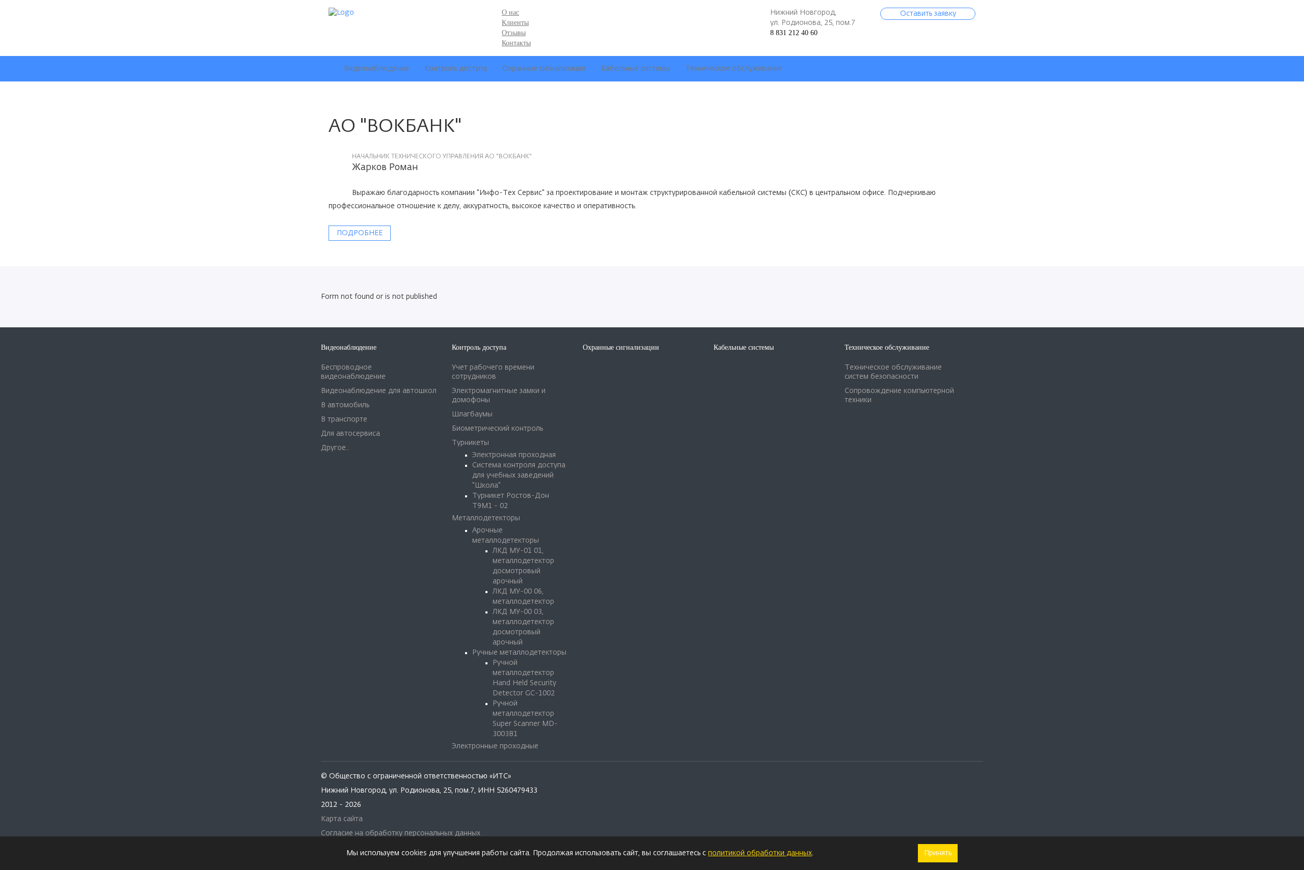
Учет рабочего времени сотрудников (493, 372)
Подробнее (360, 233)
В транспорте (344, 419)
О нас (510, 12)
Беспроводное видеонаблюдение (353, 372)
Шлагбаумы (472, 414)
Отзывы (514, 33)
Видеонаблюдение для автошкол (379, 391)
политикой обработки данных (760, 853)
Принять (938, 853)
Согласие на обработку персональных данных (400, 833)
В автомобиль (345, 405)
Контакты (516, 43)
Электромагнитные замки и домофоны (499, 395)
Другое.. (335, 448)
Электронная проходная (514, 455)
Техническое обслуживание (733, 68)
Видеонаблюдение (376, 68)
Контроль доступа (455, 68)
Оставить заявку (928, 13)
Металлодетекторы (486, 518)
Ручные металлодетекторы (519, 652)
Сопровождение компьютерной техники (899, 395)
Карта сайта (342, 819)
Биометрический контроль (497, 428)
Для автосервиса (350, 433)
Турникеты (470, 442)
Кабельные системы (635, 68)
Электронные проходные (495, 746)
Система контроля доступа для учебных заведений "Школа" (518, 475)
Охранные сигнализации (544, 68)
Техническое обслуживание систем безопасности (893, 372)
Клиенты (515, 22)
